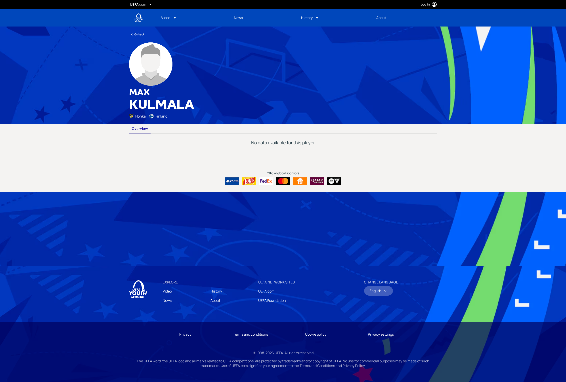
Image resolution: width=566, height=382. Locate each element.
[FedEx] (266, 181)
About (215, 300)
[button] (168, 17)
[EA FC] (334, 181)
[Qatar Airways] (317, 181)
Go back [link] (139, 34)
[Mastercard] (283, 181)
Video (167, 291)
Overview (140, 129)
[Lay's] (249, 181)
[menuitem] (192, 17)
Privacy (185, 334)
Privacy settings (381, 334)
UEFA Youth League (138, 17)
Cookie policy (315, 334)
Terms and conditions (250, 334)
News (167, 300)
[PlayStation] (232, 181)
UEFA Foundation (272, 300)
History (216, 291)
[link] (238, 17)
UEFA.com (266, 291)
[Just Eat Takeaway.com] (300, 181)
